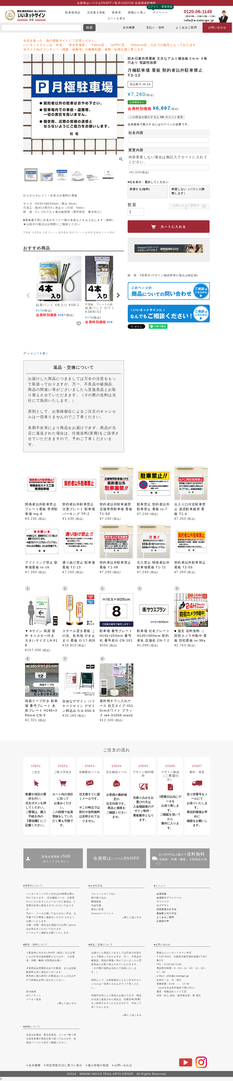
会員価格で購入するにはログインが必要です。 (159, 124)
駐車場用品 (72, 12)
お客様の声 (163, 921)
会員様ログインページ (169, 897)
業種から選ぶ (137, 12)
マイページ (160, 12)
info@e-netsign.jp (199, 20)
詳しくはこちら (67, 1003)
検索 (89, 27)
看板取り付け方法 (167, 913)
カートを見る (116, 18)
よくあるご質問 (186, 27)
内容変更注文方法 (167, 909)
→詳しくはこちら (132, 917)
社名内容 (136, 133)
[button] (28, 295)
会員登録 (162, 894)
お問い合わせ (217, 27)
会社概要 (129, 27)
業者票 (116, 12)
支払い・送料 (155, 27)
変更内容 (136, 150)
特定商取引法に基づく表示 (64, 1065)
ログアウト (163, 905)
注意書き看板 (96, 12)
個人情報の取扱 (98, 1065)
